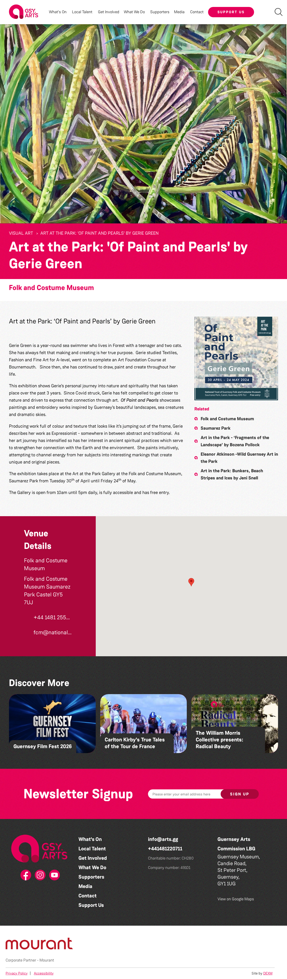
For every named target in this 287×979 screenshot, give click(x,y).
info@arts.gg (163, 839)
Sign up (239, 794)
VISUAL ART (21, 233)
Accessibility (44, 973)
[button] (236, 358)
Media (85, 886)
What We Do (92, 867)
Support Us (231, 12)
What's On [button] (58, 12)
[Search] (279, 12)
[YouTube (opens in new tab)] (53, 875)
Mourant (46, 960)
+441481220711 (165, 848)
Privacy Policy (17, 973)
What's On (90, 839)
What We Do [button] (134, 12)
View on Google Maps (235, 899)
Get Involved (108, 12)
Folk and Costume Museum (51, 287)
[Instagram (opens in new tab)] (39, 875)
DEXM (267, 973)
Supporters (160, 12)
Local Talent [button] (82, 12)
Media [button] (179, 12)
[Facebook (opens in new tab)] (24, 875)
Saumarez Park (215, 428)
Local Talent (92, 848)
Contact (197, 12)
